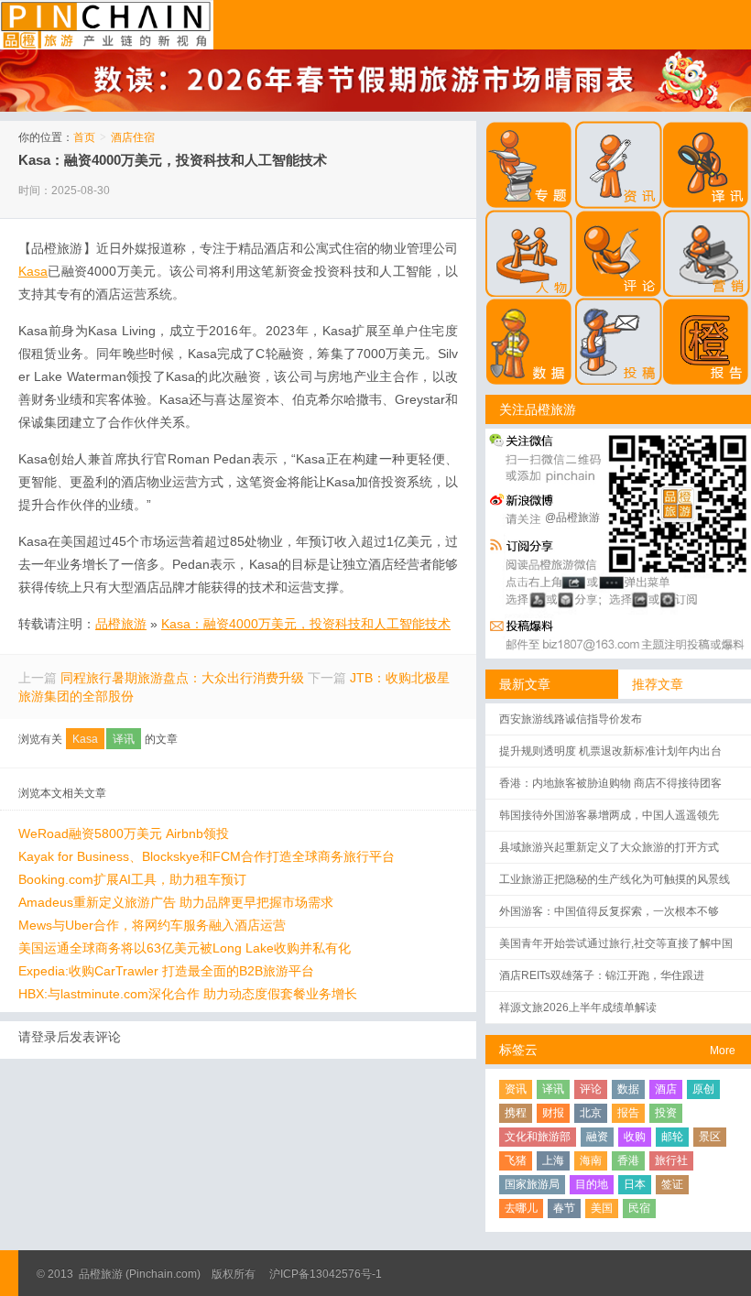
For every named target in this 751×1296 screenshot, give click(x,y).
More (722, 1050)
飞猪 (516, 1160)
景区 (710, 1136)
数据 (628, 1089)
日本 (635, 1184)
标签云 (518, 1049)
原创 (703, 1089)
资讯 (516, 1089)
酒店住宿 (133, 137)
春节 (564, 1208)
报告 (628, 1112)
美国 (602, 1208)
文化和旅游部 (538, 1136)
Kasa (85, 739)
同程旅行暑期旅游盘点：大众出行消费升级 (182, 677)
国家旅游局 (532, 1184)
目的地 (591, 1184)
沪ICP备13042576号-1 (325, 1274)
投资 (666, 1112)
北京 (591, 1112)
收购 (635, 1136)
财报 (553, 1112)
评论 (591, 1089)
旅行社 (671, 1160)
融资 (597, 1136)
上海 (553, 1160)
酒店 (666, 1089)
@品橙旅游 (572, 517)
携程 (516, 1112)
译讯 (124, 739)
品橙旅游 (106, 24)
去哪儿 (521, 1208)
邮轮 (672, 1136)
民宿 (639, 1208)
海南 (591, 1160)
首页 (84, 137)
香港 (628, 1160)
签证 (672, 1184)
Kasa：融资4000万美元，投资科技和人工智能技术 (172, 160)
